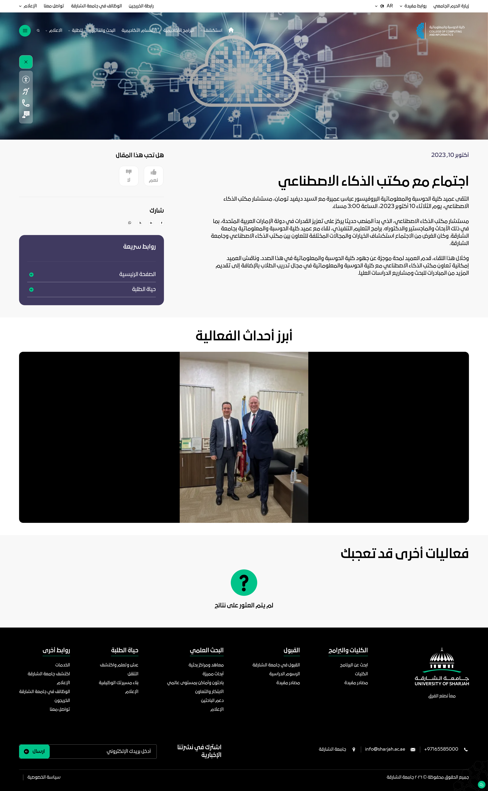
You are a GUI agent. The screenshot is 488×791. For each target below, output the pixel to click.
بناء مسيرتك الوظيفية (118, 683)
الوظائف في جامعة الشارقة (96, 6)
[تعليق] (26, 114)
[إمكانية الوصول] (26, 79)
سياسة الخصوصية (43, 777)
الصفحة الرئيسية (137, 274)
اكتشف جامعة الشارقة (49, 674)
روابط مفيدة (415, 6)
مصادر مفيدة (356, 683)
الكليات (361, 674)
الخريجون (62, 701)
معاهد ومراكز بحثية (206, 665)
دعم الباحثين (212, 701)
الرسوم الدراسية (284, 674)
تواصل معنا (54, 6)
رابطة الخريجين (141, 6)
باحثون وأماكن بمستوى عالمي (195, 683)
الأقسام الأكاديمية (139, 31)
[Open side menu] (25, 31)
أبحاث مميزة (213, 674)
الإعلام (30, 6)
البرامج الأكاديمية (178, 31)
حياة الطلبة (144, 289)
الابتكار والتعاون (209, 692)
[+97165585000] (26, 103)
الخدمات (62, 665)
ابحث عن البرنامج (354, 665)
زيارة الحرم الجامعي (451, 6)
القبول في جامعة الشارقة (276, 665)
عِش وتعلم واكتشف (119, 665)
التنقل (133, 674)
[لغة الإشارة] (26, 91)
